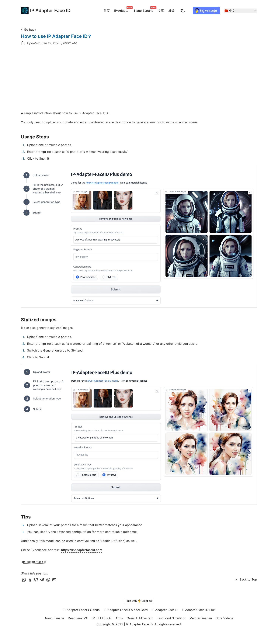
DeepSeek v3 (77, 618)
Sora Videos (224, 618)
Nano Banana (144, 10)
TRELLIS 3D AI (101, 618)
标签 (172, 10)
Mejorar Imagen (200, 618)
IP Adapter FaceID (165, 610)
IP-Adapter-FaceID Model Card (126, 610)
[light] (183, 11)
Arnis (119, 618)
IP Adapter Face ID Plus (198, 610)
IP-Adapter (122, 10)
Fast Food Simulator (171, 618)
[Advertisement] (139, 77)
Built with (139, 600)
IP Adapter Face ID (46, 10)
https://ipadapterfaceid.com (81, 550)
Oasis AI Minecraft (140, 618)
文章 (161, 10)
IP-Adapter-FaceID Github (81, 610)
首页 (107, 10)
